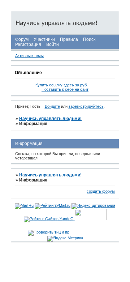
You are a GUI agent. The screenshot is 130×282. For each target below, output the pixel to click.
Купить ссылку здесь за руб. (61, 85)
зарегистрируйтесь (86, 106)
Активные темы (29, 56)
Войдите (52, 106)
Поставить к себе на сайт (65, 89)
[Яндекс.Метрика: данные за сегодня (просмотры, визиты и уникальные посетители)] (65, 239)
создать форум (101, 191)
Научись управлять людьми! (50, 118)
